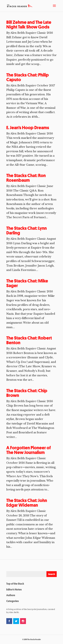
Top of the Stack (15, 583)
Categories (12, 601)
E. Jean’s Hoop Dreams (27, 127)
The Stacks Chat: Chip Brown (26, 393)
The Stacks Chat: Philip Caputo (27, 77)
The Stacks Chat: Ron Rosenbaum (26, 178)
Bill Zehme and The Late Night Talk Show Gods (28, 24)
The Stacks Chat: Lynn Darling (26, 230)
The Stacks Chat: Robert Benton (29, 340)
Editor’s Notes (14, 589)
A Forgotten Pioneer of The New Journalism (28, 450)
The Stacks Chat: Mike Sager (27, 283)
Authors (10, 595)
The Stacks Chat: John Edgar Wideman (26, 502)
